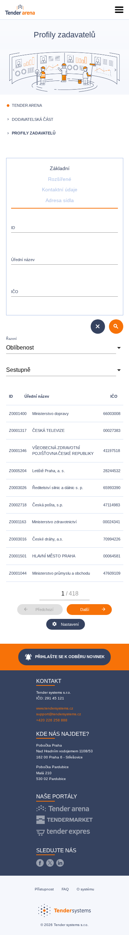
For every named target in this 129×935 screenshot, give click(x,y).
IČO (14, 291)
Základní (60, 168)
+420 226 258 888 (51, 720)
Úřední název (23, 259)
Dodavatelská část (32, 119)
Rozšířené (59, 179)
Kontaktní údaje (59, 189)
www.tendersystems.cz (54, 708)
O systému (85, 889)
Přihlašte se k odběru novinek (64, 657)
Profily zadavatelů (34, 133)
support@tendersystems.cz (58, 714)
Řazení (11, 339)
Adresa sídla (60, 200)
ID (13, 227)
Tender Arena (27, 105)
